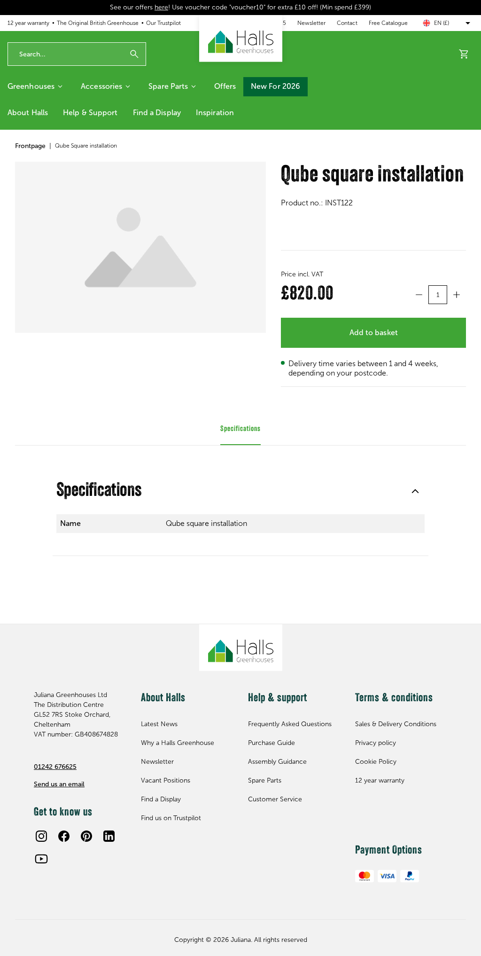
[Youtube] (41, 858)
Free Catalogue (388, 23)
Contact (347, 23)
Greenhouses (31, 86)
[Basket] (464, 54)
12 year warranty (28, 23)
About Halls (28, 112)
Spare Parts (168, 86)
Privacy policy (375, 743)
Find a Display (157, 112)
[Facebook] (63, 836)
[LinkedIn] (108, 836)
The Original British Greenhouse (98, 23)
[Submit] (134, 54)
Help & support (90, 112)
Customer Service (275, 799)
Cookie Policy (375, 762)
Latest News (159, 724)
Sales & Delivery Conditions (395, 724)
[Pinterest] (86, 836)
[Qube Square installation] (140, 247)
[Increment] (456, 294)
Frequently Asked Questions (290, 724)
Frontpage (30, 146)
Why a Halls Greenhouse (177, 743)
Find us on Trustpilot (171, 818)
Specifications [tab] (240, 429)
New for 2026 (275, 86)
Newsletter (311, 23)
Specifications (98, 491)
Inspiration (215, 112)
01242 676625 (55, 767)
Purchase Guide (271, 743)
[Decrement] (419, 294)
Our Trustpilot (163, 23)
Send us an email (59, 784)
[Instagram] (41, 836)
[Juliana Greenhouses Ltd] (240, 38)
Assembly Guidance (277, 762)
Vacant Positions (165, 780)
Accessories (101, 86)
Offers (225, 86)
